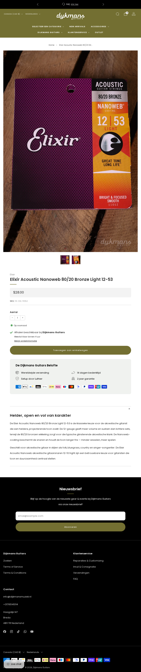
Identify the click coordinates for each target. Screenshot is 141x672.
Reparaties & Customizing (88, 560)
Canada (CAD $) (12, 14)
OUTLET (99, 32)
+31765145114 (10, 604)
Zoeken (7, 560)
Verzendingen (81, 572)
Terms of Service (13, 566)
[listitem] (70, 4)
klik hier (74, 4)
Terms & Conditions (14, 572)
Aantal (13, 312)
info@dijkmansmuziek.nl (17, 596)
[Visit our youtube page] (32, 631)
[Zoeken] (117, 14)
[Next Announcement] (103, 4)
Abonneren (70, 527)
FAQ (75, 578)
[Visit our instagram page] (11, 631)
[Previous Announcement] (37, 4)
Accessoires (98, 26)
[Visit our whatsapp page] (25, 631)
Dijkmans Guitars (49, 32)
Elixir (12, 274)
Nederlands (32, 14)
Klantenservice (77, 32)
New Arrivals (77, 26)
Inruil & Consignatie (84, 566)
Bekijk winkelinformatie (25, 341)
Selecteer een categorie (46, 26)
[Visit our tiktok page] (18, 631)
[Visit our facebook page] (4, 631)
